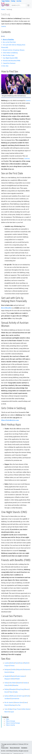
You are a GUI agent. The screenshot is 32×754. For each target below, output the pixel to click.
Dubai (6, 683)
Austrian (27, 158)
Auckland (7, 698)
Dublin (13, 669)
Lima (25, 702)
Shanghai (13, 689)
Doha (6, 685)
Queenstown (15, 698)
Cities (7, 719)
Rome (21, 663)
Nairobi (7, 712)
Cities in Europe (10, 721)
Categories (5, 717)
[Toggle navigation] (28, 5)
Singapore (8, 679)
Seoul (6, 692)
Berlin (12, 663)
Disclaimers (24, 747)
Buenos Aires (19, 702)
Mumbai (15, 685)
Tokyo (11, 692)
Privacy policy (4, 747)
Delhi (10, 685)
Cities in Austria (10, 725)
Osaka (16, 692)
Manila (13, 676)
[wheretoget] (5, 5)
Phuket (17, 679)
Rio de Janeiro (9, 702)
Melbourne (13, 696)
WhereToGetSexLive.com (10, 420)
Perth (27, 696)
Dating (13, 1)
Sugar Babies (6, 1)
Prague (7, 665)
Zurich (7, 672)
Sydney (7, 696)
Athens (12, 672)
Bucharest (26, 669)
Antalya (25, 683)
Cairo (6, 709)
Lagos (12, 712)
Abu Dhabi (12, 683)
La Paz (18, 705)
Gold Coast (21, 696)
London (7, 663)
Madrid (26, 663)
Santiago (12, 705)
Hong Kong (20, 689)
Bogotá (7, 705)
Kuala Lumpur (20, 676)
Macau (27, 689)
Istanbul (19, 683)
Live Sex (18, 1)
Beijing (7, 689)
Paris (16, 663)
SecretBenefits (6, 308)
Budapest (7, 669)
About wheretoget (15, 747)
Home (3, 9)
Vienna (12, 665)
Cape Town (17, 709)
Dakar (11, 709)
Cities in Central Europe (13, 723)
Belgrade (19, 669)
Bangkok (7, 676)
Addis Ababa (25, 709)
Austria (3, 26)
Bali (13, 679)
